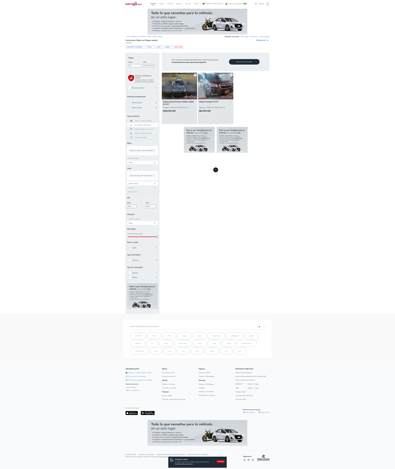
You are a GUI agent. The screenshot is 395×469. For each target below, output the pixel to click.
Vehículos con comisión (206, 392)
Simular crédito (167, 396)
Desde (130, 62)
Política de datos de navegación (198, 454)
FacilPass (201, 388)
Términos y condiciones (146, 454)
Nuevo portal (265, 412)
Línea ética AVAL (240, 399)
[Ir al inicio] (133, 4)
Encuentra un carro (168, 373)
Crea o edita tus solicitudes (137, 376)
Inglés (257, 384)
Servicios (188, 4)
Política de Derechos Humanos (245, 380)
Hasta (145, 62)
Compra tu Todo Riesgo (206, 376)
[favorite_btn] (195, 75)
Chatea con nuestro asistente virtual (139, 373)
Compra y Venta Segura (206, 384)
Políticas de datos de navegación (184, 464)
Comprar (153, 4)
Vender (161, 4)
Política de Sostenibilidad (243, 373)
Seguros (179, 4)
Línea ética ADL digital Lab (244, 396)
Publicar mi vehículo (168, 384)
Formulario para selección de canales (140, 380)
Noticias (196, 4)
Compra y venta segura (237, 4)
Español (250, 384)
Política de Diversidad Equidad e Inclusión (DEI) (250, 376)
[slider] (157, 237)
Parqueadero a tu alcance (207, 395)
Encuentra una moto (168, 376)
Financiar (170, 4)
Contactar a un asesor (169, 388)
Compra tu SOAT (204, 373)
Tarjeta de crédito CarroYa (213, 4)
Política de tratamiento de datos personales (171, 454)
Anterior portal (250, 412)
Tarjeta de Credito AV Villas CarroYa (173, 399)
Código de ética (240, 392)
